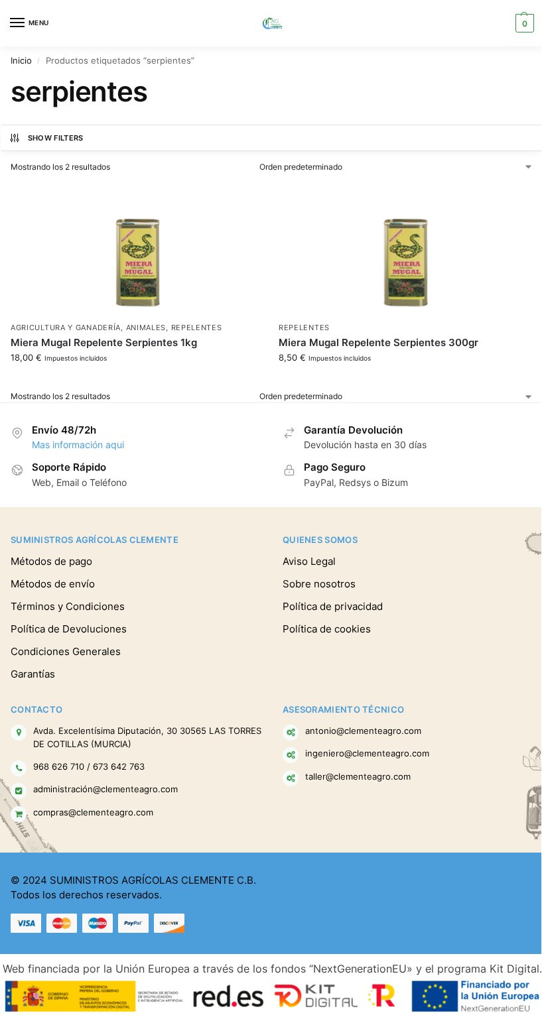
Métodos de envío (53, 584)
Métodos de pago (51, 562)
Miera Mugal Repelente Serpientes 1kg (104, 342)
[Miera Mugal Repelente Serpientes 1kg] (138, 249)
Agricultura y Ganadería (66, 328)
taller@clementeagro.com (358, 776)
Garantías (33, 674)
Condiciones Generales (66, 652)
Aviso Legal (309, 562)
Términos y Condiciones (68, 607)
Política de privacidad (333, 607)
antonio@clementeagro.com (363, 730)
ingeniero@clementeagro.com (367, 753)
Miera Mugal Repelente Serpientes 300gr (378, 342)
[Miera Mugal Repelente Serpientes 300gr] (406, 249)
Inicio (21, 60)
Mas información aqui (78, 445)
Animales (146, 328)
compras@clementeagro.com (93, 812)
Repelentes (196, 328)
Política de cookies (327, 629)
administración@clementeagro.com (105, 789)
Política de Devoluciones (69, 629)
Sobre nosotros (319, 584)
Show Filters (56, 138)
